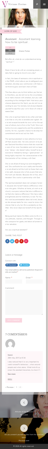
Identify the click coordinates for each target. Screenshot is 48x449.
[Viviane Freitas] (14, 4)
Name (7, 278)
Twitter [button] (26, 265)
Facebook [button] (12, 265)
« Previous (9, 387)
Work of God (10, 31)
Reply (10, 379)
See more (12, 374)
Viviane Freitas (24, 51)
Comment (9, 288)
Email (28, 278)
